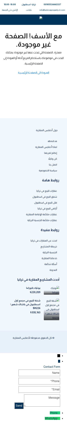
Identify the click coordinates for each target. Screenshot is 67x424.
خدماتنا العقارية (49, 258)
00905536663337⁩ (52, 4)
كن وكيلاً (52, 158)
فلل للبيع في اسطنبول (45, 202)
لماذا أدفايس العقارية (46, 147)
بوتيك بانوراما (33, 288)
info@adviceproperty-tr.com (52, 10)
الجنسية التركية (50, 252)
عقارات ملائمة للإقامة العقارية (41, 214)
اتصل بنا (53, 164)
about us (52, 141)
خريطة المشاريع (49, 246)
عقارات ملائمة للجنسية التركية (42, 220)
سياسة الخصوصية (48, 170)
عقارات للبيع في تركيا (46, 190)
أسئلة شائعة (50, 264)
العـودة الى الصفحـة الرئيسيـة (33, 72)
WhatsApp (51, 418)
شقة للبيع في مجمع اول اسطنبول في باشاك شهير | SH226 (25, 304)
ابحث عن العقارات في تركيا (44, 240)
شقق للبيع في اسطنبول (44, 196)
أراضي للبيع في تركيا (47, 208)
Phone (54, 412)
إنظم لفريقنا (50, 152)
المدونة (53, 270)
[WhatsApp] (59, 418)
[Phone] (59, 412)
